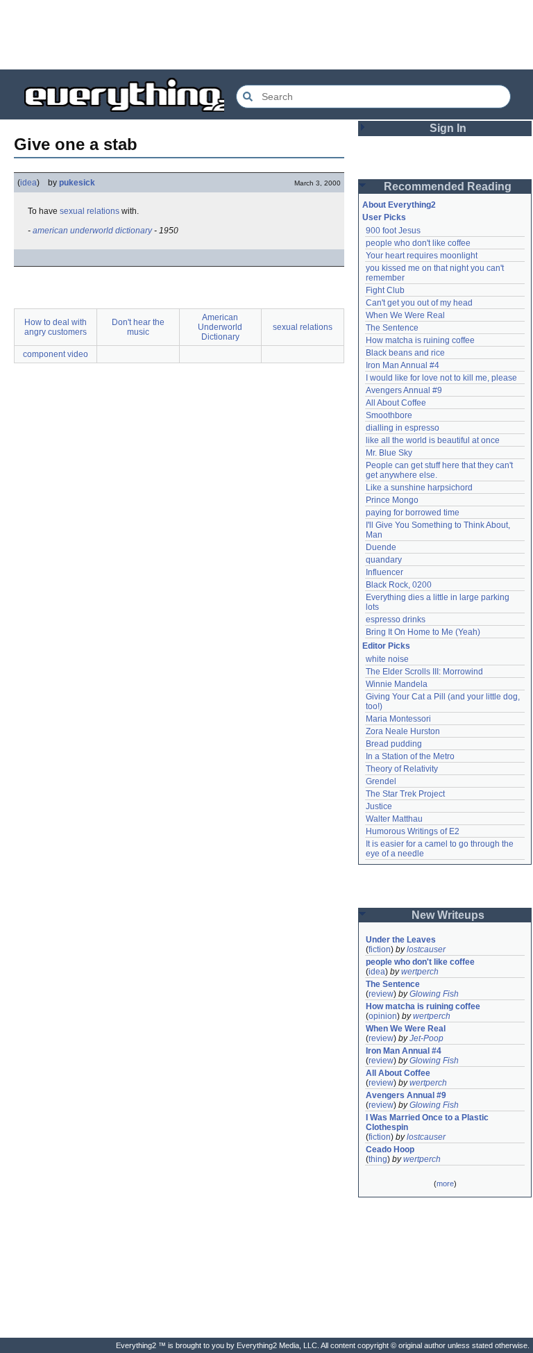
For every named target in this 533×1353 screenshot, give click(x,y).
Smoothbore (389, 415)
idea (28, 183)
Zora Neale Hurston (403, 731)
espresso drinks (395, 619)
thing (378, 1159)
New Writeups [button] (448, 915)
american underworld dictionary (92, 230)
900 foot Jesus (393, 230)
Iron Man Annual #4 (402, 365)
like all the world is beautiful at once (433, 440)
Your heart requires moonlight (421, 255)
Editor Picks (386, 646)
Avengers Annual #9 (404, 390)
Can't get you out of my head (419, 303)
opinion (383, 1016)
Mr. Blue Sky (389, 453)
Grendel (381, 781)
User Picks (384, 217)
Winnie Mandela (397, 684)
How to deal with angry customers (55, 327)
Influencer (384, 572)
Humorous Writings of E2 (412, 831)
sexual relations (89, 211)
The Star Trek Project (405, 794)
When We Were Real (405, 315)
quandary (384, 560)
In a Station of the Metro (410, 756)
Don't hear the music (138, 327)
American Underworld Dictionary (220, 327)
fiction (380, 949)
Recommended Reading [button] (447, 186)
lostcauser (426, 949)
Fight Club (385, 290)
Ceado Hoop (390, 1149)
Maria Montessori (398, 719)
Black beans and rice (405, 353)
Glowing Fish (434, 994)
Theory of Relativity (402, 769)
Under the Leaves (401, 940)
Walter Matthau (394, 819)
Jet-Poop (426, 1038)
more (445, 1183)
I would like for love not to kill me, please (441, 378)
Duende (381, 547)
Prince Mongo (392, 500)
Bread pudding (394, 744)
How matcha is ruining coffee (420, 340)
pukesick (77, 183)
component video (55, 354)
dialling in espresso (402, 428)
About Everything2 (399, 205)
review (381, 994)
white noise (387, 659)
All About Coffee (396, 403)
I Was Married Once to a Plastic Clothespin (428, 1122)
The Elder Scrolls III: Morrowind (424, 671)
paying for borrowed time (412, 512)
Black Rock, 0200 (399, 585)
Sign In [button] (448, 128)
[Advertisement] (266, 34)
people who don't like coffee (418, 243)
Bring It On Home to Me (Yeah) (423, 632)
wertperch (420, 972)
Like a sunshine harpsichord (419, 487)
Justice (379, 806)
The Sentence (392, 328)
